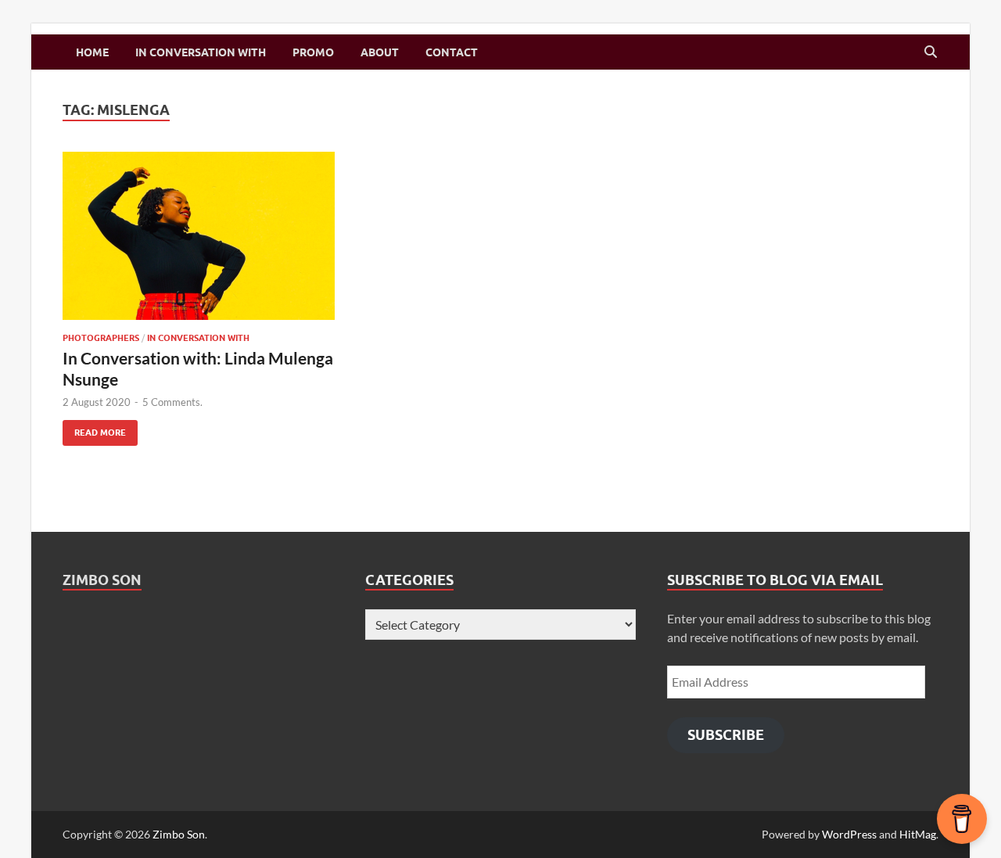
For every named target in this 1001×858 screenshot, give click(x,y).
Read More (94, 429)
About (380, 52)
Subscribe (725, 735)
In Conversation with (200, 52)
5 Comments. (172, 402)
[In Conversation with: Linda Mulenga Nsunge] (199, 236)
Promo (313, 52)
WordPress (849, 834)
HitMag (917, 834)
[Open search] (930, 52)
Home (92, 52)
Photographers (101, 337)
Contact (451, 52)
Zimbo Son (102, 580)
